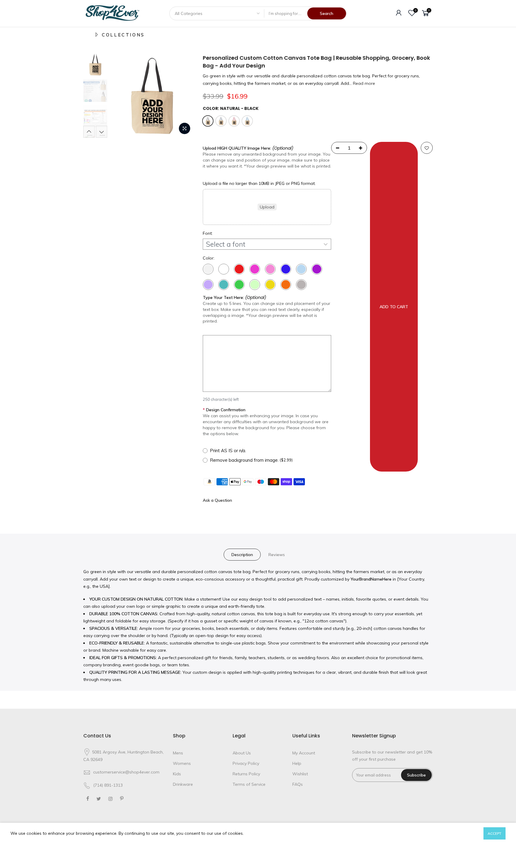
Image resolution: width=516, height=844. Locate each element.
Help (296, 763)
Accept (494, 833)
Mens (178, 753)
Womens (182, 763)
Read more (363, 83)
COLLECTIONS (123, 35)
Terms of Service (249, 784)
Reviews (276, 554)
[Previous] (120, 96)
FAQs (297, 784)
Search (326, 13)
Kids (177, 774)
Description (242, 554)
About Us (242, 753)
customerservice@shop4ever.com (126, 772)
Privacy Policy (246, 763)
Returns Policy (246, 774)
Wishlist (300, 774)
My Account (303, 753)
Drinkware (183, 784)
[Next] (183, 96)
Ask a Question (217, 500)
